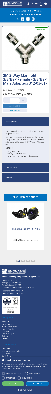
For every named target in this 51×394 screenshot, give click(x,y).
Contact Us (6, 331)
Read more (16, 369)
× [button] (48, 359)
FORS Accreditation (9, 326)
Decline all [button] (37, 384)
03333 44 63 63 (17, 291)
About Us (5, 322)
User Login (6, 349)
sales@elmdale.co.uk (15, 293)
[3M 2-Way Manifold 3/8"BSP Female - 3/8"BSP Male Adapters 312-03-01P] (25, 48)
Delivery (5, 336)
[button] (17, 261)
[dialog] (25, 375)
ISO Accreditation (8, 324)
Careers (5, 338)
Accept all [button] (13, 384)
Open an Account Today (11, 351)
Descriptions (11, 122)
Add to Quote (15, 110)
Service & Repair (8, 333)
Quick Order (6, 356)
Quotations (6, 353)
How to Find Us (8, 329)
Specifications (11, 168)
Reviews (9, 178)
